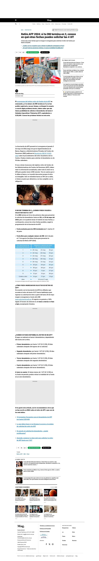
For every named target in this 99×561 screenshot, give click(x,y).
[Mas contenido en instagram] (52, 544)
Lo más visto (20, 459)
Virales (64, 540)
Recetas (74, 540)
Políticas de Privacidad (45, 528)
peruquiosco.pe (69, 556)
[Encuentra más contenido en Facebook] (16, 52)
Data (73, 532)
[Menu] (16, 20)
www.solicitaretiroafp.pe (23, 299)
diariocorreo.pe (60, 556)
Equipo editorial (21, 530)
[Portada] (20, 528)
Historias (64, 544)
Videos (74, 528)
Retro (73, 536)
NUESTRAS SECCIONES (67, 525)
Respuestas (65, 528)
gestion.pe (38, 556)
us (62, 532)
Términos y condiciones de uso (47, 525)
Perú (28, 454)
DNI (25, 454)
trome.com (52, 556)
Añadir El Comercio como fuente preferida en (65, 29)
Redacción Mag (19, 93)
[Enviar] (16, 24)
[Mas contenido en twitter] (49, 544)
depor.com (45, 556)
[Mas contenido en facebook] (46, 544)
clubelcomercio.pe (30, 556)
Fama (63, 536)
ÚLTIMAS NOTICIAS (68, 60)
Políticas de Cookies (45, 531)
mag (76, 556)
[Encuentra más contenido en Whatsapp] (23, 52)
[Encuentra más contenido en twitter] (20, 52)
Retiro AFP (19, 454)
